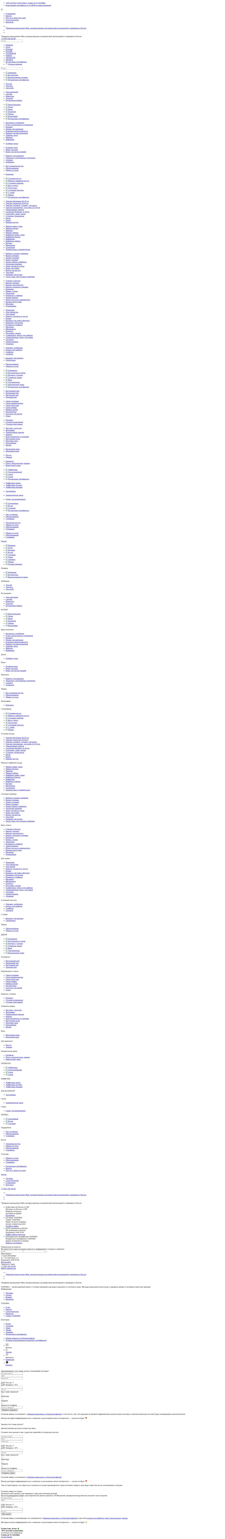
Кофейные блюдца (13, 237)
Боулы (8, 218)
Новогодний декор (13, 465)
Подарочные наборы (14, 100)
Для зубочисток (12, 312)
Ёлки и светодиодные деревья (18, 463)
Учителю (9, 98)
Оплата (8, 1295)
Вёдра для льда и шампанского (18, 300)
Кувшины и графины (14, 295)
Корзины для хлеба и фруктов (18, 321)
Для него (9, 86)
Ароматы (9, 1332)
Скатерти (9, 354)
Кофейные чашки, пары (15, 235)
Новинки (9, 45)
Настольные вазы (13, 449)
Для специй (10, 314)
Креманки (10, 289)
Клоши (8, 318)
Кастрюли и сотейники (15, 123)
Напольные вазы (12, 451)
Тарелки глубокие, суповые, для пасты (21, 205)
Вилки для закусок (13, 270)
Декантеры (10, 293)
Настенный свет (12, 395)
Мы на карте (6, 1262)
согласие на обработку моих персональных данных (107, 1518)
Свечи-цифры (11, 408)
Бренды (9, 16)
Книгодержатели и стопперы (17, 437)
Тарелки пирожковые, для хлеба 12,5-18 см (23, 208)
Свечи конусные (12, 405)
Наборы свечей (12, 410)
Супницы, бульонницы (15, 216)
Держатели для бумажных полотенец (20, 158)
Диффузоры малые (13, 483)
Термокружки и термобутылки (18, 250)
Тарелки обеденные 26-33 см (17, 201)
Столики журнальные (14, 422)
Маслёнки (10, 327)
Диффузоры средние (14, 485)
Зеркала (9, 435)
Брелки (8, 445)
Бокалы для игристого (14, 285)
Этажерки (10, 344)
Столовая (9, 1326)
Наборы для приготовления (17, 133)
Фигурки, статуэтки (14, 428)
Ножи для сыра (12, 150)
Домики (9, 457)
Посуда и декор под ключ (16, 18)
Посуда (8, 455)
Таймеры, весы (12, 135)
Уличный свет (11, 397)
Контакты (9, 22)
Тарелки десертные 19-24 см (17, 203)
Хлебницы (10, 162)
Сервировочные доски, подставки (19, 337)
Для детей (10, 88)
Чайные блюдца (12, 228)
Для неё (9, 84)
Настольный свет (12, 391)
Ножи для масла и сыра (15, 266)
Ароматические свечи (14, 495)
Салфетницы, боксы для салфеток (19, 335)
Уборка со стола (12, 170)
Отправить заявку (8, 1473)
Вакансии (9, 1314)
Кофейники (10, 239)
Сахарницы (10, 247)
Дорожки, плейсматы (14, 348)
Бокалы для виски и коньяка (17, 287)
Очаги (8, 416)
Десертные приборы (14, 264)
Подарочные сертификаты (16, 62)
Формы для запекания (14, 129)
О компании (10, 14)
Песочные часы (12, 441)
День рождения (12, 92)
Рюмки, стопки (12, 291)
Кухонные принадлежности (17, 131)
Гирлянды (10, 461)
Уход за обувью (12, 514)
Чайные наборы (12, 233)
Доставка (9, 1178)
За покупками (6, 1537)
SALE (8, 47)
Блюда (8, 220)
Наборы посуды (12, 222)
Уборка (8, 1330)
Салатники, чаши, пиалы (16, 214)
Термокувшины (12, 298)
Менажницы (11, 329)
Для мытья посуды (13, 523)
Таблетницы (11, 360)
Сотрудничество (12, 20)
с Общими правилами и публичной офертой (44, 1477)
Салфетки (9, 352)
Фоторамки (10, 430)
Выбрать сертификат (14, 1243)
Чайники (9, 137)
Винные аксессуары (14, 302)
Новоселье (10, 96)
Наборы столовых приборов (17, 254)
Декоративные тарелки (15, 210)
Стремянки (10, 519)
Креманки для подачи (14, 323)
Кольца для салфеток (14, 350)
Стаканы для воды (13, 281)
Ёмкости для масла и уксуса (17, 316)
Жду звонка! (6, 1514)
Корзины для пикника (14, 358)
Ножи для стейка (12, 268)
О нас (8, 1307)
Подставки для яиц (13, 333)
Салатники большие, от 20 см (17, 212)
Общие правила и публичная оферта (20, 1338)
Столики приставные (14, 424)
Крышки (9, 127)
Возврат (9, 1297)
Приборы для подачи (14, 275)
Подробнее (10, 1215)
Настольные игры (13, 439)
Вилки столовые (12, 256)
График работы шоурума (15, 1234)
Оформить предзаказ (9, 1410)
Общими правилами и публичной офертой (44, 1414)
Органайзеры (11, 443)
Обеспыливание (12, 168)
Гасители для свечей (14, 414)
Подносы (9, 331)
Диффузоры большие (14, 487)
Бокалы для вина (12, 283)
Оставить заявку (12, 1226)
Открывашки (11, 306)
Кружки (9, 243)
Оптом (3, 541)
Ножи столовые (12, 260)
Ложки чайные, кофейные (16, 262)
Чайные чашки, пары (14, 226)
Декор (8, 1328)
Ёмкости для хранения (15, 156)
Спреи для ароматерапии (16, 499)
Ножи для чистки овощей (16, 152)
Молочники (10, 245)
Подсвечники (11, 412)
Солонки (9, 160)
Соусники (10, 340)
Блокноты (10, 174)
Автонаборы (11, 491)
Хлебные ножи (12, 148)
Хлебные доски (12, 144)
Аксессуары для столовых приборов (20, 277)
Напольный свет (12, 393)
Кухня (8, 1324)
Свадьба (9, 94)
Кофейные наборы (13, 241)
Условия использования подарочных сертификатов (26, 1340)
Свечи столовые (12, 401)
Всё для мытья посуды (14, 166)
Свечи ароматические (14, 403)
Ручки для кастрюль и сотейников (19, 125)
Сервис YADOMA (13, 1316)
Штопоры (9, 304)
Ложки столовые (12, 258)
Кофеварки (10, 140)
